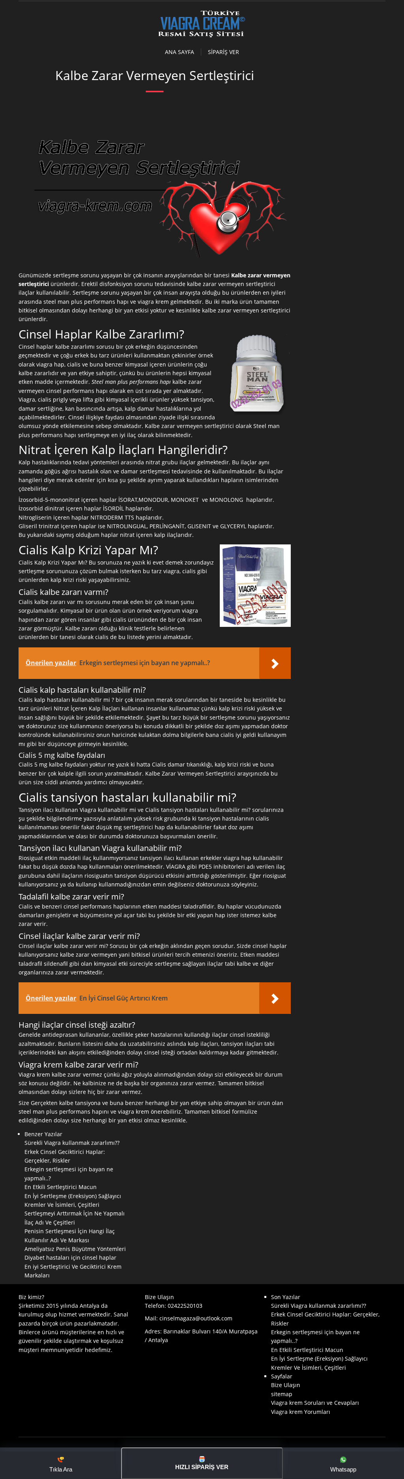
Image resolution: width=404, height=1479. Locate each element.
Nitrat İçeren (70, 708)
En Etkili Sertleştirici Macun (60, 1187)
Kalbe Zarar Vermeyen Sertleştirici (190, 773)
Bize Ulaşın (285, 1385)
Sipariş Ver (223, 52)
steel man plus (62, 301)
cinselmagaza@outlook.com (195, 1318)
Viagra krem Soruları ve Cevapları (315, 1402)
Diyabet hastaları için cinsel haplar (70, 1257)
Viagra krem (34, 1074)
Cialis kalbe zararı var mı (51, 602)
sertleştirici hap (144, 827)
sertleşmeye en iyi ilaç (107, 435)
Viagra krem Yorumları (300, 1411)
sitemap (281, 1394)
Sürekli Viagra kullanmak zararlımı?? (72, 1142)
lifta (88, 399)
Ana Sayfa (179, 52)
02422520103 (185, 1305)
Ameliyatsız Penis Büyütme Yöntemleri (75, 1249)
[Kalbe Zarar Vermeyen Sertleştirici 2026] (202, 36)
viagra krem (153, 301)
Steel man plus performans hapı (131, 381)
